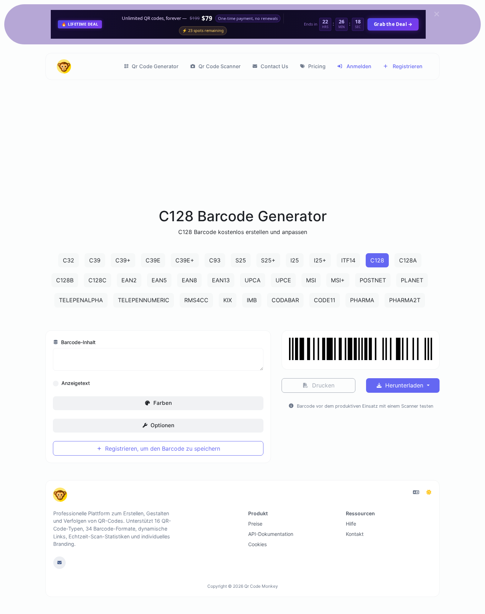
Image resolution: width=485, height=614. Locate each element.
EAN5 (159, 280)
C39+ (123, 260)
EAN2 (129, 280)
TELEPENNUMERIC (143, 300)
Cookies (257, 544)
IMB (252, 300)
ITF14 (348, 260)
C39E (153, 260)
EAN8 (189, 280)
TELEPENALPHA (81, 300)
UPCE (283, 280)
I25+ (320, 260)
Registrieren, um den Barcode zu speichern (161, 448)
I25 (294, 260)
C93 (214, 260)
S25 (240, 260)
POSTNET (373, 280)
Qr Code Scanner (219, 66)
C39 (94, 260)
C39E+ (184, 260)
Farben (162, 403)
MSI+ (338, 280)
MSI (311, 280)
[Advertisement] (242, 152)
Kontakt (355, 534)
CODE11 (324, 300)
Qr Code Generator (154, 66)
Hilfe (351, 524)
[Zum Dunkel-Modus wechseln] (428, 492)
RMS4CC (196, 300)
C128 (377, 260)
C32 (68, 260)
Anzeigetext (75, 383)
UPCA (253, 280)
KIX (227, 300)
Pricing (316, 66)
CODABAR (285, 300)
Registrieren (407, 66)
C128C (97, 280)
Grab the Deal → (393, 24)
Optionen (161, 425)
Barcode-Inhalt (78, 342)
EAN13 (221, 280)
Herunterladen (404, 385)
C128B (64, 280)
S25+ (268, 260)
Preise (255, 524)
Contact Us (273, 66)
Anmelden (358, 66)
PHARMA (362, 300)
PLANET (412, 280)
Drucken (322, 385)
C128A (408, 260)
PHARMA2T (404, 300)
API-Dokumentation (270, 534)
